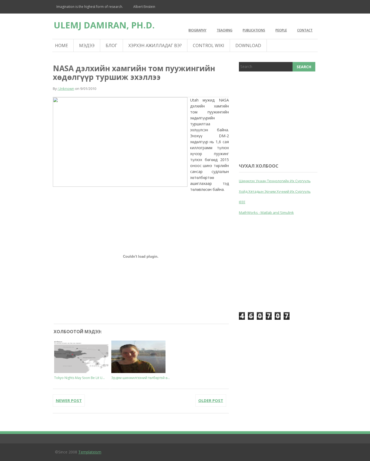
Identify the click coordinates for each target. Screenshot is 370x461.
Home (61, 45)
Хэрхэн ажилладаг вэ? (155, 45)
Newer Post (69, 400)
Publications (254, 30)
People (281, 30)
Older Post (210, 400)
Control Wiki (208, 45)
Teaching (224, 30)
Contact (305, 30)
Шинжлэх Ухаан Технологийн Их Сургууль (275, 180)
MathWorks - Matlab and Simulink (266, 212)
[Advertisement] (279, 116)
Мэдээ (87, 45)
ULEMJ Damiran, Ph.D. (104, 25)
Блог (111, 45)
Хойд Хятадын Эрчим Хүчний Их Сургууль (275, 191)
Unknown (66, 88)
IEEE (242, 202)
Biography (197, 30)
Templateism (89, 452)
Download (248, 45)
